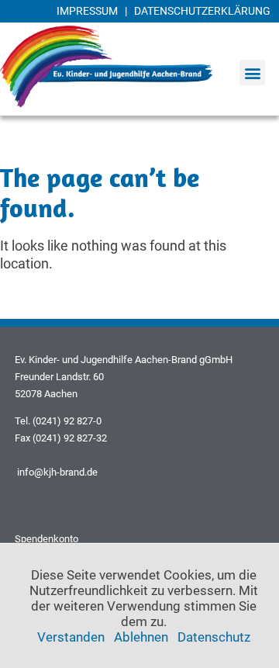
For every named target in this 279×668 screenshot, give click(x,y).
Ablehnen (141, 637)
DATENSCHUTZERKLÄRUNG (202, 11)
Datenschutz (213, 637)
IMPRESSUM (87, 11)
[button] (252, 72)
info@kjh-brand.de (56, 472)
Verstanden (71, 637)
